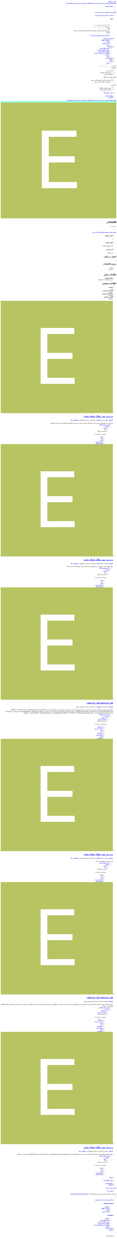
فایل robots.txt (93, 703)
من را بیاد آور (105, 30)
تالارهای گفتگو (105, 40)
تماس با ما (110, 1191)
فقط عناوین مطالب (105, 89)
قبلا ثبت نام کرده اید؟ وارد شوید (103, 15)
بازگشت (107, 1206)
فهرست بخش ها (108, 38)
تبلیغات (111, 59)
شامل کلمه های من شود (102, 82)
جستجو (107, 54)
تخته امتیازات (109, 58)
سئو (77, 706)
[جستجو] (99, 66)
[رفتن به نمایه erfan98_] (57, 412)
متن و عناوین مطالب (105, 88)
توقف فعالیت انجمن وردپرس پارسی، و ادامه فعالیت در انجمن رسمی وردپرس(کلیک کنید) (91, 3)
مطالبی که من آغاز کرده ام (101, 53)
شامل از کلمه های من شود (101, 80)
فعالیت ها (110, 46)
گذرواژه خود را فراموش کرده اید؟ (99, 35)
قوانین (107, 41)
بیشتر (107, 45)
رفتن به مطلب (112, 1)
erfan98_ (110, 420)
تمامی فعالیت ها (104, 48)
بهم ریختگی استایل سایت (94, 416)
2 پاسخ (107, 716)
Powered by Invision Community (79, 1194)
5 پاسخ (107, 426)
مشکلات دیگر (74, 420)
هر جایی (108, 70)
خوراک (111, 1177)
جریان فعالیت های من (103, 50)
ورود (108, 32)
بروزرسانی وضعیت (105, 72)
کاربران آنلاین (105, 43)
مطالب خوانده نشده (103, 51)
